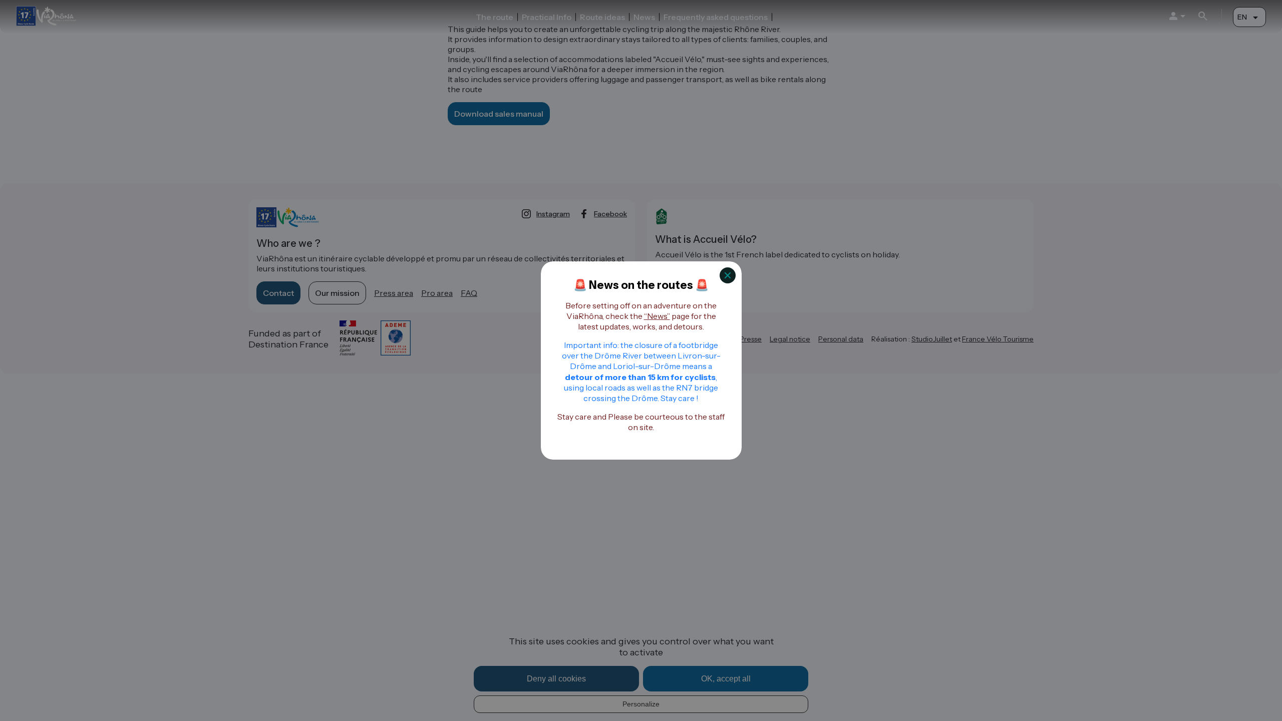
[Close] (728, 275)
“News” (657, 316)
